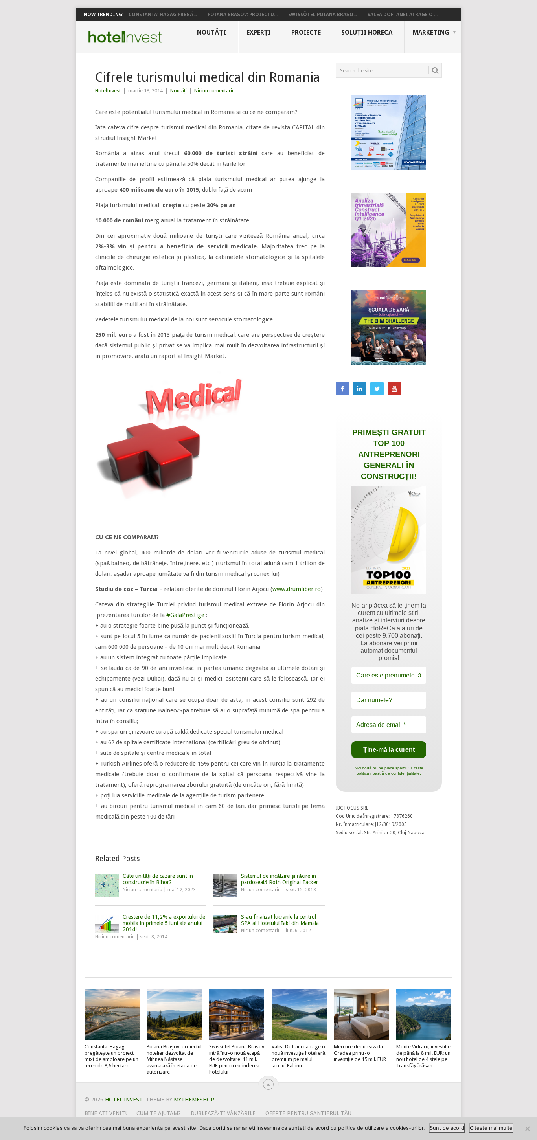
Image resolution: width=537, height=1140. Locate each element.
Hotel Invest (125, 37)
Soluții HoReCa (366, 32)
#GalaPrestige (185, 615)
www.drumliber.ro (296, 589)
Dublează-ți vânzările (223, 1113)
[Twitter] (377, 388)
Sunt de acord (447, 1128)
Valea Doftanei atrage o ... (403, 14)
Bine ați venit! (106, 1113)
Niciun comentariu (214, 91)
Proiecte (306, 32)
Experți (258, 32)
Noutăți (211, 32)
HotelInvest (108, 91)
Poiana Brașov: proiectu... (243, 14)
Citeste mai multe (491, 1128)
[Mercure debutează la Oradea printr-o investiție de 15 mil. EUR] (361, 1014)
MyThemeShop (194, 1099)
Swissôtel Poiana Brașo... (322, 14)
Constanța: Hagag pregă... (163, 14)
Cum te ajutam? (158, 1113)
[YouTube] (394, 388)
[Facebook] (342, 388)
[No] (527, 1129)
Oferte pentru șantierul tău (308, 1113)
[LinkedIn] (359, 388)
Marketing (431, 32)
